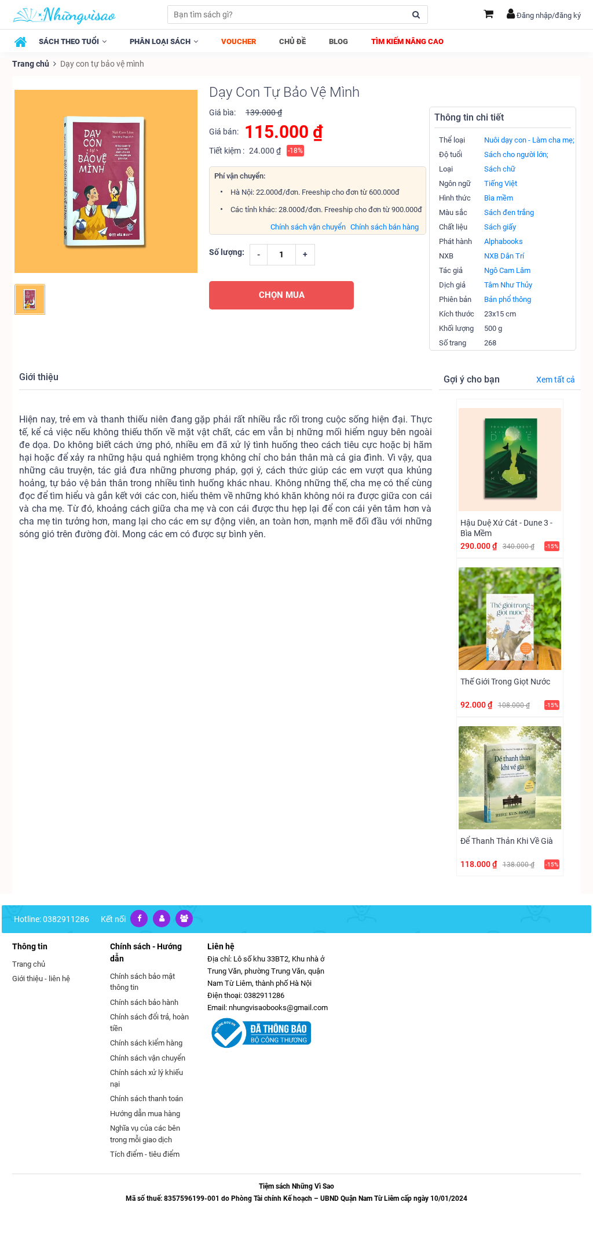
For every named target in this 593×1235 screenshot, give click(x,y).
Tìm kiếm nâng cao (407, 41)
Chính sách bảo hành (144, 1002)
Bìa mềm (498, 198)
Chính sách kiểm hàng (146, 1043)
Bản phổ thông (507, 299)
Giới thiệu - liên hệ (41, 978)
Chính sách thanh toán (146, 1098)
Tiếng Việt (500, 183)
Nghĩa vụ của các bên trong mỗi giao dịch (145, 1134)
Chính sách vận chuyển (308, 227)
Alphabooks (503, 241)
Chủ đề (292, 41)
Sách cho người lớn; (516, 154)
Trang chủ (30, 63)
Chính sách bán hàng (384, 227)
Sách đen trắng (509, 212)
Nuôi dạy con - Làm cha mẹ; (529, 140)
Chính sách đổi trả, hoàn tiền (149, 1022)
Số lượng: (226, 252)
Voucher (238, 41)
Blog (338, 41)
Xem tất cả (555, 379)
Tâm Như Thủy (508, 284)
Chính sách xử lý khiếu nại (146, 1078)
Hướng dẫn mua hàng (145, 1113)
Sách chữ (499, 169)
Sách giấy (500, 227)
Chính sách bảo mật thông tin (142, 982)
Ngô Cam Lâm (507, 270)
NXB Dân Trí (504, 256)
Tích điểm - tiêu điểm (145, 1154)
